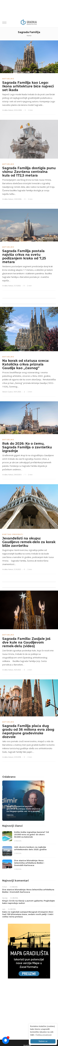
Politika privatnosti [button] (43, 1035)
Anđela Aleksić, (8, 110)
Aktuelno (8, 79)
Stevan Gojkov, (7, 392)
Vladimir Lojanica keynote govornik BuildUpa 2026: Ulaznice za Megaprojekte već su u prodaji (23, 808)
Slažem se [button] (43, 1041)
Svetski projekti (12, 534)
